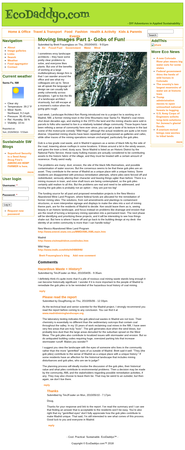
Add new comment (84, 255)
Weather (13, 60)
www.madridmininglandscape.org (63, 313)
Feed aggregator (18, 63)
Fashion (81, 32)
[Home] (47, 24)
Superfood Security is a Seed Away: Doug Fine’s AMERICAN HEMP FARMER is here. (19, 160)
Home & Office (19, 32)
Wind (97, 47)
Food (68, 32)
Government (73, 47)
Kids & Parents (130, 32)
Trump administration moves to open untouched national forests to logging (168, 104)
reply (42, 291)
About (11, 47)
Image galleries (17, 50)
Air (43, 47)
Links (11, 53)
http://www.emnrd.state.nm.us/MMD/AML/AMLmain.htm (72, 231)
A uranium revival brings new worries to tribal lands (168, 133)
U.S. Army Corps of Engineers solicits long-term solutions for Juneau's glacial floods (168, 120)
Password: (10, 194)
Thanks (52, 391)
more (30, 172)
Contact (12, 66)
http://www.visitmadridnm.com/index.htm (63, 240)
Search (12, 57)
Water (87, 47)
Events (75, 36)
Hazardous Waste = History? (60, 269)
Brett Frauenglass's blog (54, 255)
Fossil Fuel (55, 47)
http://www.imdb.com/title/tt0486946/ (60, 249)
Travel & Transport (47, 32)
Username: (10, 185)
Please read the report (59, 297)
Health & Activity (103, 32)
